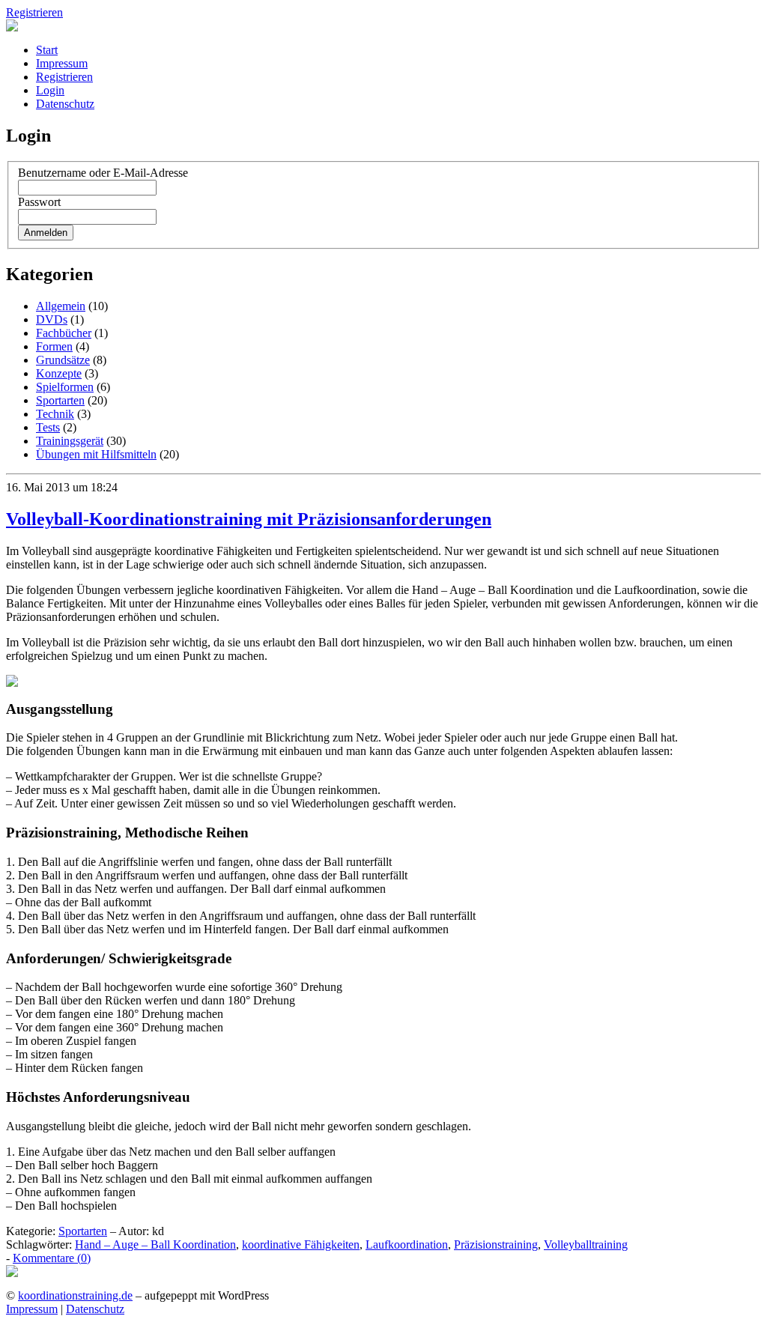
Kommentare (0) (52, 1258)
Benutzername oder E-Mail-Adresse (103, 172)
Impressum (62, 63)
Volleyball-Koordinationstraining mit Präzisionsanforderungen (248, 519)
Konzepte (59, 373)
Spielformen (65, 386)
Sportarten (60, 400)
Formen (54, 346)
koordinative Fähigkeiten (301, 1244)
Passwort (39, 201)
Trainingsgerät (69, 440)
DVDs (51, 319)
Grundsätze (63, 360)
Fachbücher (63, 333)
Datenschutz (65, 103)
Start (47, 49)
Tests (48, 427)
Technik (55, 413)
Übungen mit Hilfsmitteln (96, 454)
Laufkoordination (407, 1244)
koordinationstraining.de (75, 1295)
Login (50, 90)
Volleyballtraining (586, 1244)
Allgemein (60, 306)
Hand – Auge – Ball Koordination (155, 1244)
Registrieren (34, 12)
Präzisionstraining (496, 1244)
